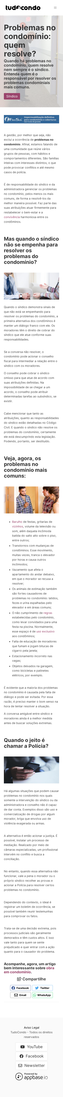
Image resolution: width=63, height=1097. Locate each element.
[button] (55, 7)
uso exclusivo (45, 631)
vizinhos (17, 526)
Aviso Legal (31, 1027)
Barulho (17, 521)
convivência (12, 217)
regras (47, 613)
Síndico (12, 96)
